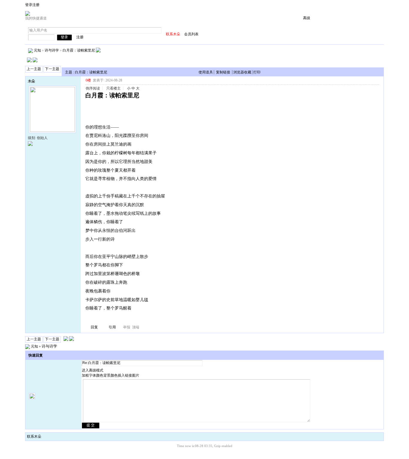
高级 (306, 18)
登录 (28, 5)
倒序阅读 (93, 88)
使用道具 (206, 72)
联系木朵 (34, 436)
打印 (256, 72)
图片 (135, 375)
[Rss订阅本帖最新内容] (98, 50)
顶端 (135, 327)
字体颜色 (96, 375)
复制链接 (223, 72)
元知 (37, 50)
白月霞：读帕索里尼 (79, 50)
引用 (112, 327)
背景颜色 (110, 375)
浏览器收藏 (242, 72)
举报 (126, 327)
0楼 (88, 80)
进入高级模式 (92, 370)
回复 (94, 327)
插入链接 (125, 375)
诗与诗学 (52, 50)
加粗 (85, 375)
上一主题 (34, 69)
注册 (36, 5)
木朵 (31, 81)
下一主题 (52, 69)
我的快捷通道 (36, 18)
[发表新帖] (29, 61)
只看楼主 (113, 88)
